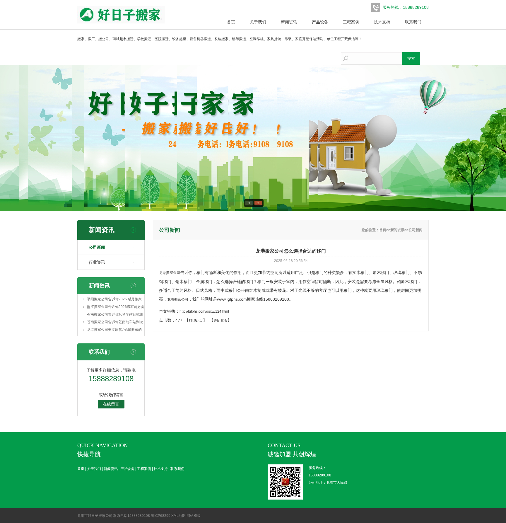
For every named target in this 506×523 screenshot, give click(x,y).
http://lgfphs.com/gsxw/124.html (204, 311)
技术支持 (382, 22)
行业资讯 (97, 262)
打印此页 (196, 320)
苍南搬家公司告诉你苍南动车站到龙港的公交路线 (115, 323)
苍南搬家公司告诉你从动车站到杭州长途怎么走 (115, 315)
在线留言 (111, 404)
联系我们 (413, 22)
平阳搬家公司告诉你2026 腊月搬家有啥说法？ (114, 300)
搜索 (411, 58)
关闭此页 (220, 320)
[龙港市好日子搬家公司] (121, 22)
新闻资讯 (289, 22)
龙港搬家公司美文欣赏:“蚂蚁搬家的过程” (114, 330)
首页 (231, 22)
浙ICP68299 (160, 516)
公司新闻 (97, 247)
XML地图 (178, 516)
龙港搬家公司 (169, 273)
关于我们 (258, 22)
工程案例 (351, 22)
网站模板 (194, 516)
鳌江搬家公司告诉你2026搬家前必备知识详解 (115, 308)
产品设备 (320, 22)
